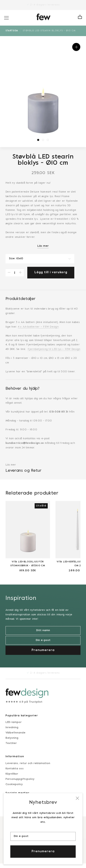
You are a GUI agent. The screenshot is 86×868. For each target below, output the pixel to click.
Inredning (12, 727)
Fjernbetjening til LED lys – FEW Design (54, 349)
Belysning (12, 738)
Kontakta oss (15, 768)
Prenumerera (43, 851)
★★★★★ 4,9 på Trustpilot (24, 702)
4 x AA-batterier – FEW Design (38, 327)
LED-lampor (14, 722)
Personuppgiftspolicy (20, 779)
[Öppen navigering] (6, 17)
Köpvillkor (12, 774)
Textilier (11, 743)
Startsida (12, 31)
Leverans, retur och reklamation (28, 763)
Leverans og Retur (24, 471)
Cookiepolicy (14, 784)
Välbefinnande (15, 732)
